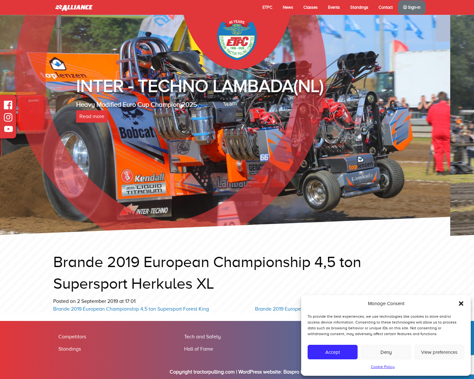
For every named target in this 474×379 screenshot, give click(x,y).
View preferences (439, 352)
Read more (115, 143)
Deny (386, 352)
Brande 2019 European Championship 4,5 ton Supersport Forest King (131, 309)
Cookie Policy (383, 366)
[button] (461, 303)
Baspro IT (294, 372)
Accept (332, 352)
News (288, 7)
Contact (386, 7)
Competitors (72, 337)
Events (334, 7)
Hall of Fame (198, 349)
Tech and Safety (202, 337)
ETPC (267, 7)
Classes (310, 7)
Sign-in (413, 7)
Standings (359, 7)
